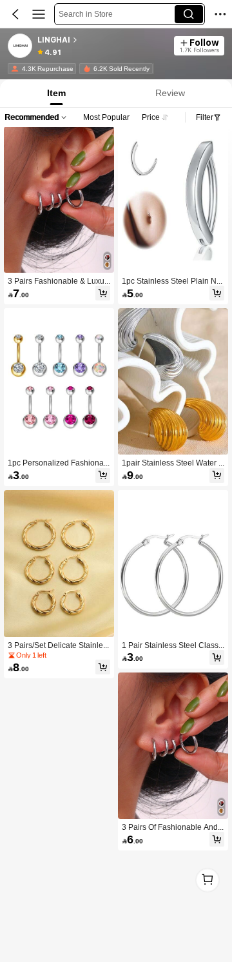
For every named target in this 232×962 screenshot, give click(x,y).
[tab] (55, 93)
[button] (15, 14)
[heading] (102, 39)
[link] (20, 46)
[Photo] (14, 68)
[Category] (38, 14)
